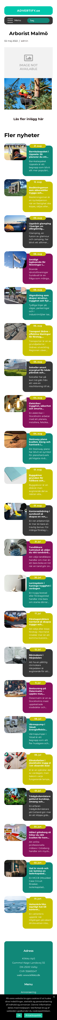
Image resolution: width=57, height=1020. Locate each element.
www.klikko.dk (31, 975)
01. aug (38, 469)
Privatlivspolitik (33, 1015)
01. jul (38, 790)
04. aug (37, 397)
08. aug (37, 253)
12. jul (38, 649)
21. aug (38, 145)
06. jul (37, 754)
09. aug (37, 217)
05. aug (38, 361)
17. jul (38, 613)
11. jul (38, 682)
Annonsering (28, 992)
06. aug (37, 325)
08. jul (37, 718)
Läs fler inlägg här (28, 119)
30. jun (37, 826)
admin (24, 40)
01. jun (37, 898)
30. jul (37, 577)
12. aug (38, 181)
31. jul (38, 541)
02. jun (37, 862)
